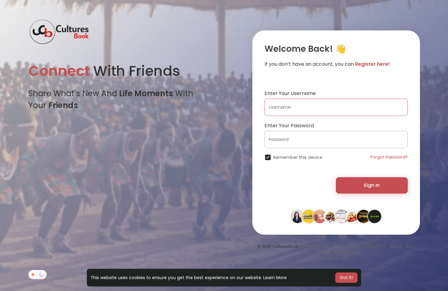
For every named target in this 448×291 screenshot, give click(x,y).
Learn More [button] (275, 278)
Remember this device (297, 157)
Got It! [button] (346, 278)
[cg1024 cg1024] (308, 216)
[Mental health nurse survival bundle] (341, 216)
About (396, 246)
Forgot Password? (389, 157)
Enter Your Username (290, 93)
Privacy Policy (346, 246)
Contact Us (375, 246)
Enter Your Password (289, 125)
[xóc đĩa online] (330, 216)
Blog (410, 246)
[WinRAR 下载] (319, 216)
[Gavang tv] (363, 216)
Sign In (372, 185)
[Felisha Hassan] (297, 216)
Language (338, 258)
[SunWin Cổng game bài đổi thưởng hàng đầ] (352, 216)
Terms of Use (316, 246)
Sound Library (346, 252)
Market (322, 252)
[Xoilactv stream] (374, 216)
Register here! (372, 64)
